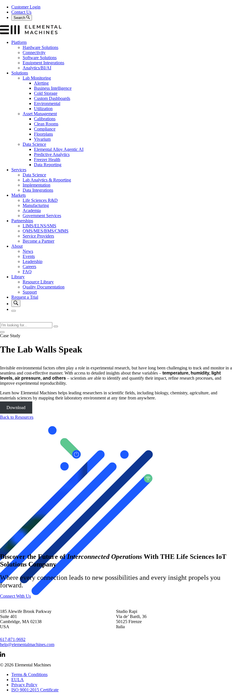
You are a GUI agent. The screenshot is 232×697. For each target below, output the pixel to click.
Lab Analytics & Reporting (47, 180)
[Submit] (55, 326)
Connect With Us (15, 596)
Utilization (43, 108)
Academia (32, 210)
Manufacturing (36, 205)
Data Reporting (47, 164)
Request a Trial (24, 297)
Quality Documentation (44, 287)
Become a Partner (38, 241)
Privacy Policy (24, 684)
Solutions (19, 72)
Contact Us (21, 12)
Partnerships (22, 220)
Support (30, 292)
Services (18, 169)
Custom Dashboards (52, 98)
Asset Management (40, 113)
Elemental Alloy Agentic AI (58, 149)
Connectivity (34, 52)
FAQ (27, 271)
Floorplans (43, 134)
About (17, 246)
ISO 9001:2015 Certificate (35, 689)
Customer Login (25, 7)
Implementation (36, 185)
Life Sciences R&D (40, 200)
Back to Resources (16, 417)
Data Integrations (38, 190)
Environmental (47, 103)
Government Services (42, 215)
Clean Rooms (46, 123)
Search (20, 18)
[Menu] (13, 311)
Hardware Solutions (40, 47)
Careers (29, 266)
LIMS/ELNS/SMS (39, 225)
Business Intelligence (53, 88)
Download (16, 407)
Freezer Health (47, 159)
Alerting (41, 83)
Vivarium (42, 139)
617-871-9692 (12, 639)
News (28, 251)
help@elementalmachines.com (27, 644)
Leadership (32, 261)
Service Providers (38, 236)
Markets (18, 195)
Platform (19, 42)
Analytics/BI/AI (37, 67)
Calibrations (44, 118)
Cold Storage (45, 93)
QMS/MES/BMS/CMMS (45, 230)
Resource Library (38, 281)
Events (29, 256)
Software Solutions (40, 57)
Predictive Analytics (52, 154)
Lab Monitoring (37, 78)
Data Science (34, 144)
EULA (17, 679)
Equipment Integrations (43, 62)
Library (18, 276)
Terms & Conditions (29, 674)
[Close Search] (2, 332)
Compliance (44, 129)
